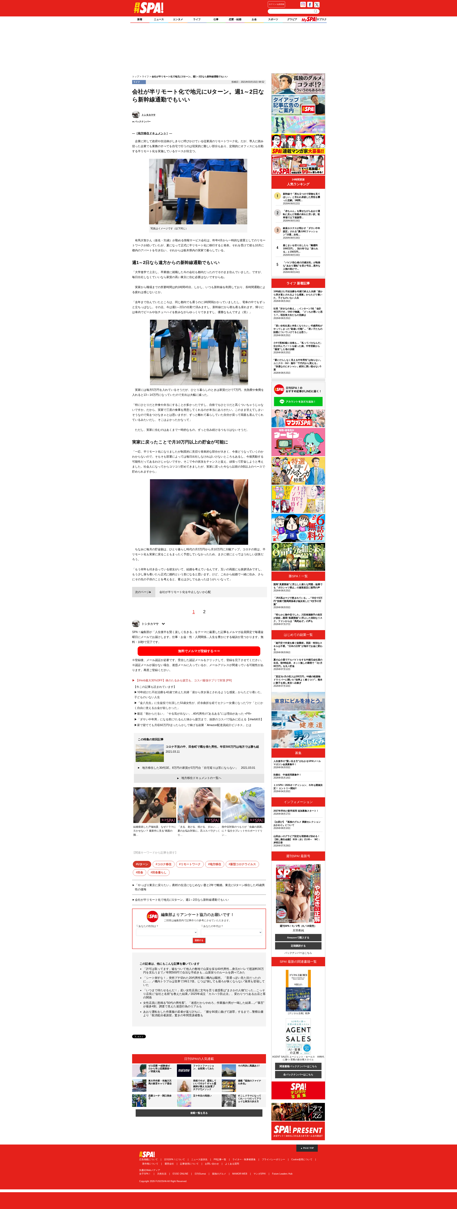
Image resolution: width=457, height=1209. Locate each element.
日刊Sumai (201, 1173)
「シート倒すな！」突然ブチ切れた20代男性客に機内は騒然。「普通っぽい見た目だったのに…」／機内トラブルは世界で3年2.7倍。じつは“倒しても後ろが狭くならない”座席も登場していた (204, 981)
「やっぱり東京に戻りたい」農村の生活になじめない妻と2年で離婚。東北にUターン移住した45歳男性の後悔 (200, 887)
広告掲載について (149, 1159)
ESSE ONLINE (181, 1173)
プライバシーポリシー (274, 1159)
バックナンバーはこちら (298, 952)
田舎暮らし (159, 872)
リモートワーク (191, 864)
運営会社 (170, 1163)
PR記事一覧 (220, 1159)
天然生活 (162, 1173)
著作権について (150, 1163)
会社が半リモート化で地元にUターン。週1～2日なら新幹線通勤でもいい (182, 899)
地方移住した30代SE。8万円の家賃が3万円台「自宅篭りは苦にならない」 (198, 767)
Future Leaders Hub (282, 1173)
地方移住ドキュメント (152, 133)
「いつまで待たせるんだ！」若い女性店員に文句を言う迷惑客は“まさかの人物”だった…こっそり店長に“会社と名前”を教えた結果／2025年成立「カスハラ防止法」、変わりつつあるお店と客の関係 (204, 994)
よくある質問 (232, 1163)
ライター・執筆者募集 (244, 1159)
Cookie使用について (302, 1159)
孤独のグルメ (219, 1173)
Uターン (142, 864)
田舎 (140, 872)
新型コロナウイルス (243, 864)
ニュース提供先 (199, 1159)
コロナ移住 (164, 864)
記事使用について (189, 1163)
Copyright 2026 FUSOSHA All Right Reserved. (163, 1181)
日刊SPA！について (175, 1159)
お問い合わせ (212, 1163)
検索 (316, 11)
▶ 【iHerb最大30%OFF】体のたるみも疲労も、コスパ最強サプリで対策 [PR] (182, 680)
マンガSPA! (260, 1173)
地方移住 (215, 864)
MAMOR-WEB (240, 1173)
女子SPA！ (145, 1173)
